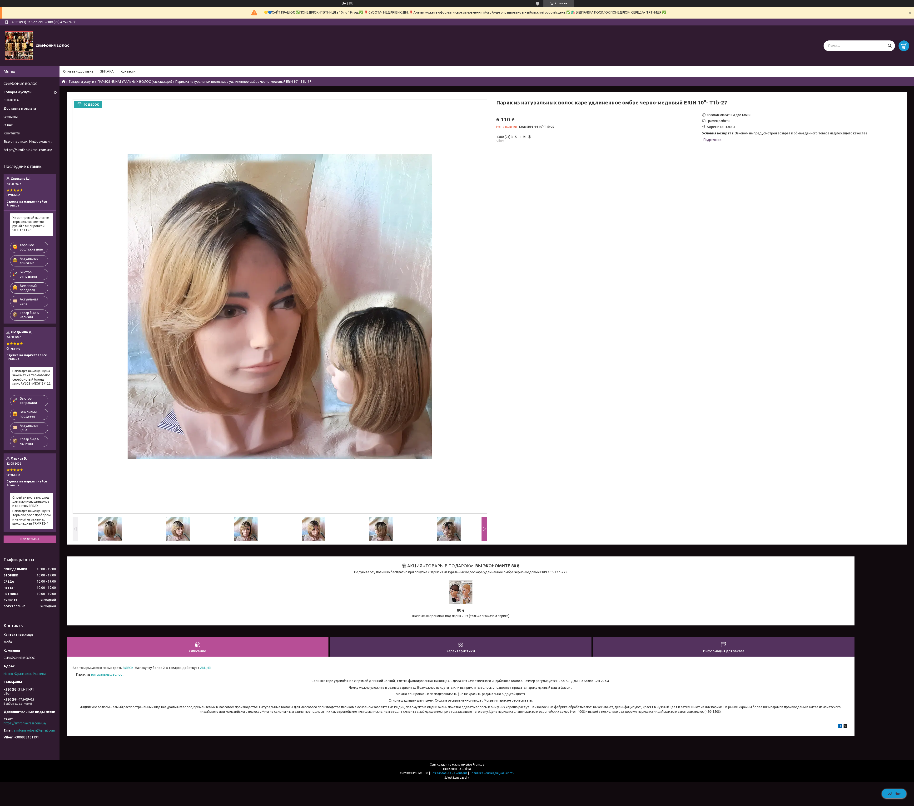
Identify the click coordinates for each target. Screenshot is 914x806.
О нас (8, 125)
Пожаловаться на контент (449, 773)
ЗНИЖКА (107, 71)
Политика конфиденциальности (492, 773)
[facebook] (840, 727)
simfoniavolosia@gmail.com (34, 730)
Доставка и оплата (20, 108)
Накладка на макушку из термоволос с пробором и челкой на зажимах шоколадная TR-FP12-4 (31, 517)
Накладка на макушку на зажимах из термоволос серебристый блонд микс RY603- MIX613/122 (31, 377)
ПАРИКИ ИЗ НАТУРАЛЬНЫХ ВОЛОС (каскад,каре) (135, 82)
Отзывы (11, 117)
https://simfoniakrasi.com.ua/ (28, 150)
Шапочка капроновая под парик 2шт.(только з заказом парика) (460, 616)
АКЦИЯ (205, 668)
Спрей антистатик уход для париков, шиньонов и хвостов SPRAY (31, 502)
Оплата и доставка (78, 71)
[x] (845, 727)
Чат (898, 794)
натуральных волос (106, 674)
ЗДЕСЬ (128, 668)
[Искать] (889, 45)
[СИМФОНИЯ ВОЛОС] (19, 45)
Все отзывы (29, 539)
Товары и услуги (81, 82)
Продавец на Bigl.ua (457, 768)
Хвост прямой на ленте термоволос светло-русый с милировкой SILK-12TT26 (30, 224)
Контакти (128, 71)
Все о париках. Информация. (28, 141)
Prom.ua (478, 764)
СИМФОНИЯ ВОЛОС (20, 84)
